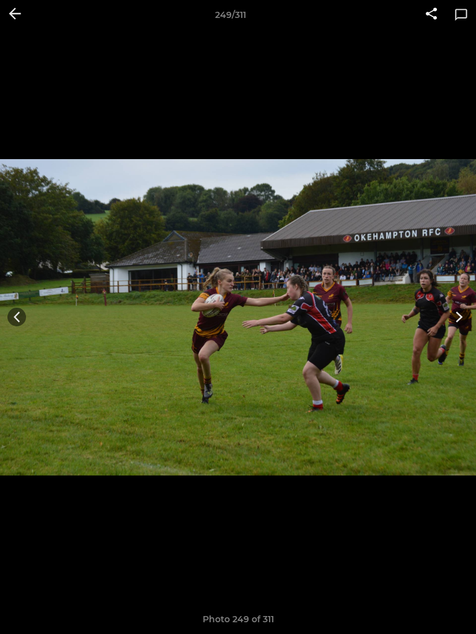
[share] (431, 15)
